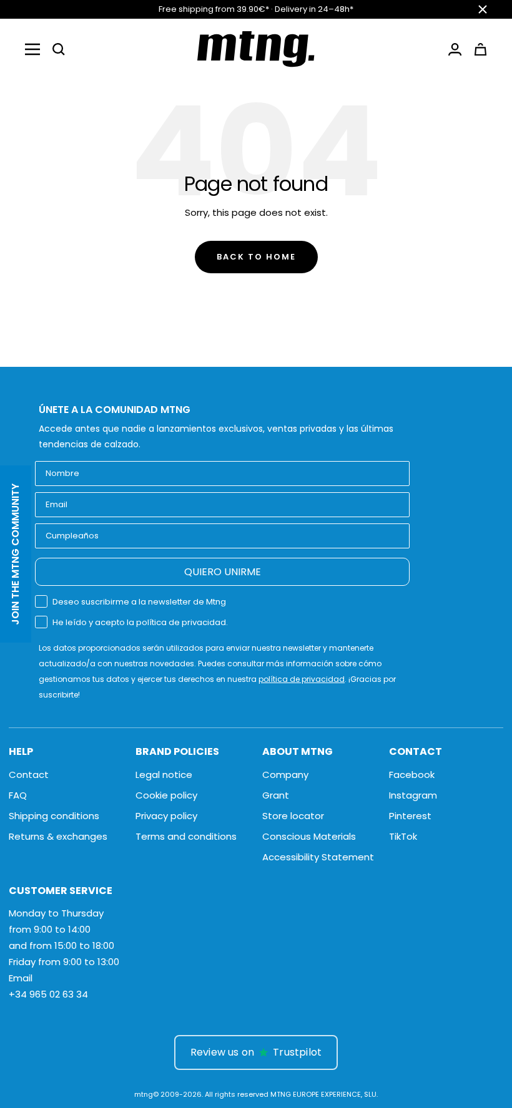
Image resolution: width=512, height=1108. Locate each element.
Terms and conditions (186, 836)
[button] (58, 49)
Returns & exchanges (58, 836)
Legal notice (163, 774)
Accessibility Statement (318, 856)
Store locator (293, 815)
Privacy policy (166, 815)
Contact (29, 774)
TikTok (403, 836)
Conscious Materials (309, 836)
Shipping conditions (54, 815)
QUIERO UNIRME (222, 572)
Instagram (413, 795)
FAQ (18, 795)
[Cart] (480, 49)
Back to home (256, 257)
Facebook (412, 774)
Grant (275, 795)
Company (285, 774)
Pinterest (410, 815)
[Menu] (32, 49)
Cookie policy (166, 795)
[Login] (454, 49)
